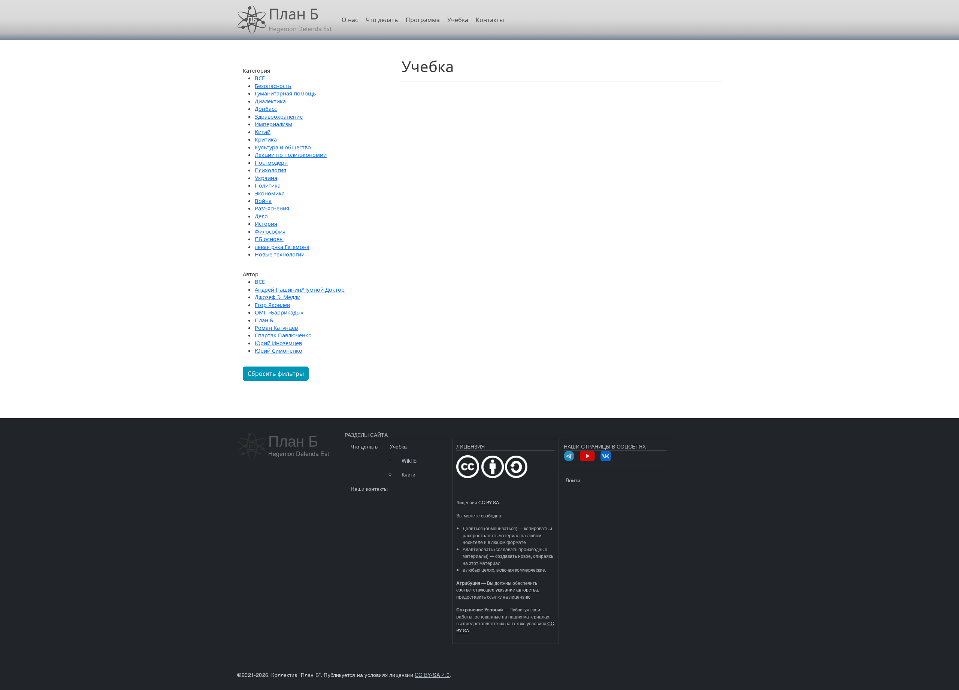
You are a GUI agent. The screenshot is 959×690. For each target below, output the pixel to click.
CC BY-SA (488, 502)
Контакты (490, 20)
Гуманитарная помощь (285, 93)
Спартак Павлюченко (283, 335)
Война (263, 200)
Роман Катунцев (276, 327)
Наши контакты (369, 488)
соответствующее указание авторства (497, 589)
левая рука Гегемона (282, 246)
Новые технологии (280, 254)
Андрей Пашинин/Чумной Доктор (300, 289)
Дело (261, 216)
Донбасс (266, 108)
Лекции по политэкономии (291, 154)
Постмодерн (271, 162)
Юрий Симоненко (278, 350)
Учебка (457, 20)
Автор (250, 274)
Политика (268, 185)
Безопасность (273, 85)
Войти (573, 480)
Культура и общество (283, 147)
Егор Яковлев (272, 304)
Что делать (382, 20)
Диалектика (270, 101)
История (266, 223)
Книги (408, 474)
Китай (262, 132)
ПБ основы (269, 239)
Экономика (270, 193)
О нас (350, 20)
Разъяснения (272, 208)
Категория (256, 70)
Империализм (273, 124)
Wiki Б (409, 460)
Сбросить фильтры (276, 374)
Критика (266, 139)
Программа (423, 20)
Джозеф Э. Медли (277, 297)
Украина (266, 178)
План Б (264, 320)
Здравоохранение (279, 116)
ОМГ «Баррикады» (279, 312)
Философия (270, 231)
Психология (270, 170)
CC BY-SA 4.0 (432, 674)
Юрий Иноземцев (278, 343)
